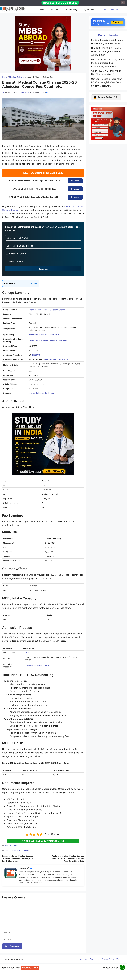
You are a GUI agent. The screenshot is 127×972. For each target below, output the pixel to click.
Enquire (117, 22)
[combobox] (7, 253)
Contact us (94, 959)
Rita (44, 92)
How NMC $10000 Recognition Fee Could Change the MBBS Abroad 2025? (106, 51)
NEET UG (26, 653)
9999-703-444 (30, 967)
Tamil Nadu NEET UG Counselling (36, 665)
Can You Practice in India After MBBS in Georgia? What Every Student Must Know (106, 82)
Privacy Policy (108, 959)
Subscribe (43, 269)
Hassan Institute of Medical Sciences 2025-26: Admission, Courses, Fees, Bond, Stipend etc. (17, 858)
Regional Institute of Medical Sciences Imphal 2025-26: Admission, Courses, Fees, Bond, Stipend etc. (68, 858)
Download (75, 181)
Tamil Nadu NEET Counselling (55, 359)
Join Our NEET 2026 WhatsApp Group (45, 841)
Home (43, 9)
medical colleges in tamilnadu (17, 850)
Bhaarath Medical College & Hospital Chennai (47, 310)
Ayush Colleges (91, 9)
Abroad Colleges (71, 9)
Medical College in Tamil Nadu (41, 393)
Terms (119, 959)
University (54, 9)
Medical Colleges (110, 9)
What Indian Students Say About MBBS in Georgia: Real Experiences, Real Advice (107, 63)
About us (83, 959)
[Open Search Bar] (123, 9)
